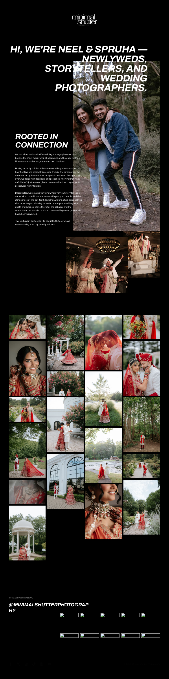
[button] (157, 20)
